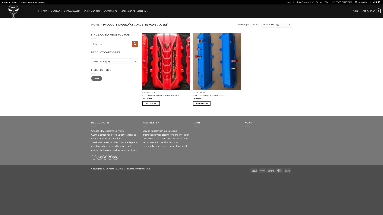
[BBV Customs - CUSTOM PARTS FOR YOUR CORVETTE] (17, 11)
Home (44, 11)
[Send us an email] (379, 2)
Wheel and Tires (92, 11)
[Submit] (135, 44)
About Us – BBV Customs (298, 2)
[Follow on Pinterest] (115, 157)
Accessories (110, 11)
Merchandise (128, 11)
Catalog (55, 11)
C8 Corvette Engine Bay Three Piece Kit (160, 95)
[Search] (38, 11)
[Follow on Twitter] (376, 2)
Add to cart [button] (151, 103)
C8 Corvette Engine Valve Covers (208, 95)
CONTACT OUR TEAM (342, 2)
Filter (96, 78)
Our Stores (317, 2)
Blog (327, 2)
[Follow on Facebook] (371, 2)
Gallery (141, 11)
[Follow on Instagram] (373, 2)
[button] (361, 2)
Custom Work (72, 11)
